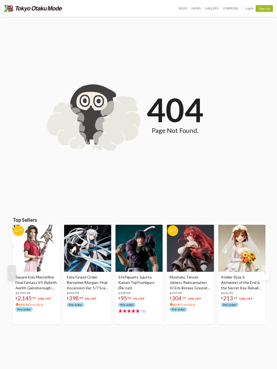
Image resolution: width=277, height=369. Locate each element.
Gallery (212, 8)
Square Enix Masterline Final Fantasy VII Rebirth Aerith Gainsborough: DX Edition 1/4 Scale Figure (36, 283)
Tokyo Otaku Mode (33, 8)
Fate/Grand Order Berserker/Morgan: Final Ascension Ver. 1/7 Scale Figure (87, 283)
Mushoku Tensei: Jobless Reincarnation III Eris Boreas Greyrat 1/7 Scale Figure (188, 283)
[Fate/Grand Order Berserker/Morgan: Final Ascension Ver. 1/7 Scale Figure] (87, 248)
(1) (143, 311)
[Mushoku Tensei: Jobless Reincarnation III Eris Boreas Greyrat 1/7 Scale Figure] (190, 248)
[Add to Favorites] (53, 230)
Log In (249, 8)
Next (265, 272)
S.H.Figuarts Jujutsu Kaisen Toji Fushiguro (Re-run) (136, 282)
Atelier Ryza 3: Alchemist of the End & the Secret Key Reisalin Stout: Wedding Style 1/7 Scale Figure (240, 283)
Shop (183, 8)
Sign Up (264, 8)
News (196, 8)
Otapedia (230, 8)
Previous (12, 272)
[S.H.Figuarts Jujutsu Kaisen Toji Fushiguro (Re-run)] (139, 248)
